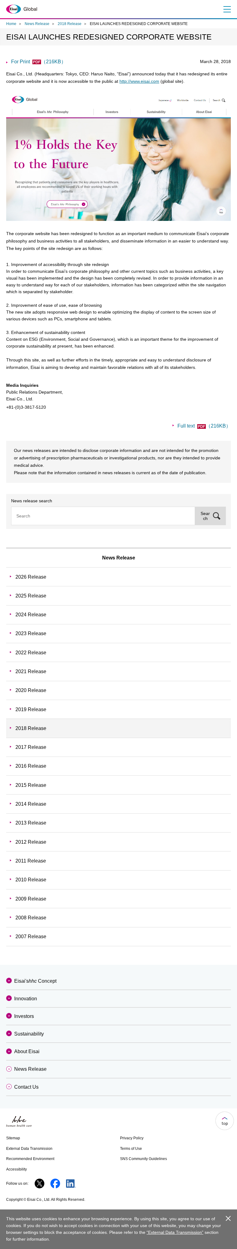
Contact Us (26, 1087)
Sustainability (29, 1033)
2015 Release (30, 785)
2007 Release (30, 936)
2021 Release (30, 671)
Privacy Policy (131, 1138)
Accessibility (16, 1169)
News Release (37, 24)
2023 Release (30, 633)
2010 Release (30, 879)
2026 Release (30, 577)
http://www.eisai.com (139, 81)
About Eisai (27, 1051)
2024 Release (30, 614)
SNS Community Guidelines (143, 1159)
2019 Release (30, 709)
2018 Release (69, 24)
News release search (31, 500)
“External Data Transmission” (175, 1232)
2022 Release (30, 652)
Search (205, 516)
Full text (204, 425)
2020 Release (30, 690)
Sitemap (13, 1138)
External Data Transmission (29, 1148)
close (228, 1218)
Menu (226, 9)
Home (11, 24)
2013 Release (30, 822)
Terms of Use (131, 1148)
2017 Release (30, 747)
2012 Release (30, 842)
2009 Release (30, 898)
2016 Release (30, 766)
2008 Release (30, 917)
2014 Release (30, 804)
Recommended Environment (30, 1159)
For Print (38, 61)
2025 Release (30, 595)
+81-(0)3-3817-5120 (26, 407)
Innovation (25, 998)
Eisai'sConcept (35, 981)
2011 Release (30, 860)
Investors (24, 1016)
